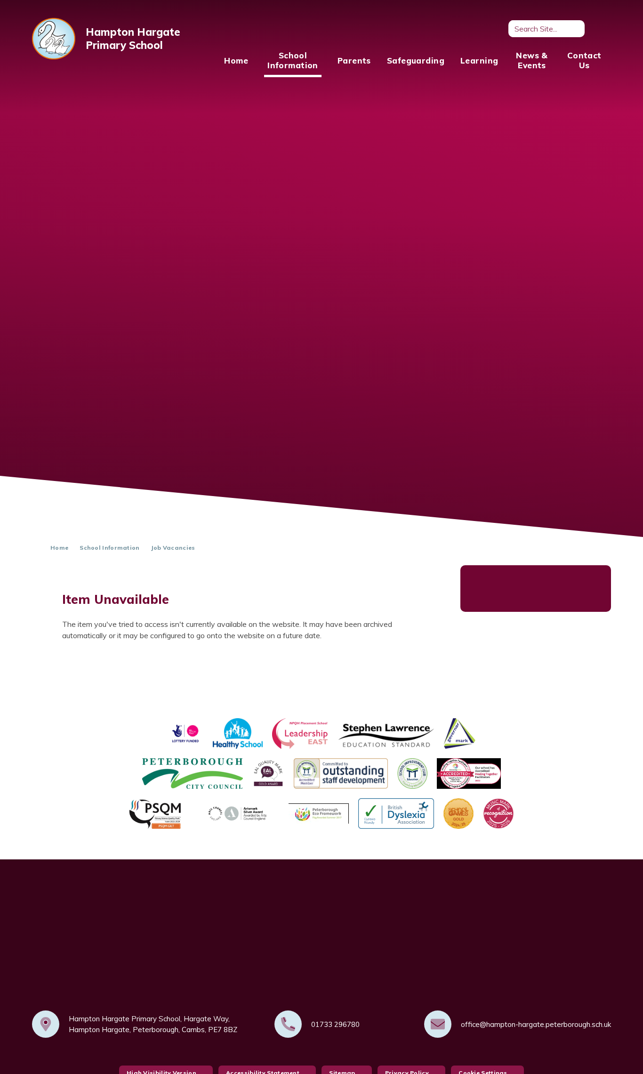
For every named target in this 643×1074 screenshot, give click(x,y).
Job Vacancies (173, 547)
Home (59, 547)
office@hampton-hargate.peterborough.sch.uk (536, 1024)
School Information (109, 547)
